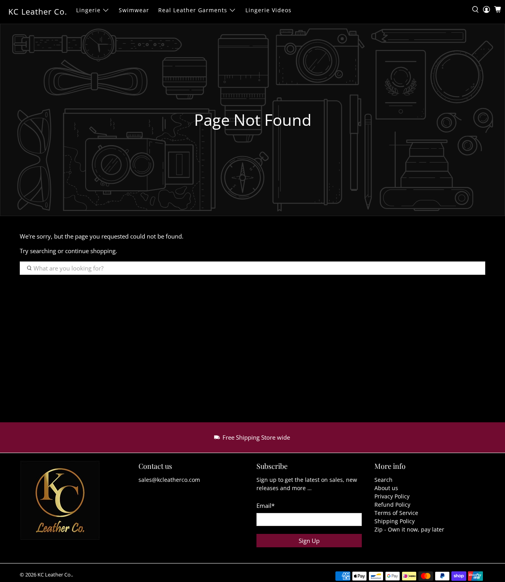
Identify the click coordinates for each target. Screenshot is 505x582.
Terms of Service (396, 513)
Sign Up (309, 541)
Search (383, 479)
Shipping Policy (394, 521)
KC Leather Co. (37, 11)
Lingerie (88, 10)
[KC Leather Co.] (64, 504)
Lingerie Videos (268, 10)
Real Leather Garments (192, 10)
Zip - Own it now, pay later (409, 529)
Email (265, 505)
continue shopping (90, 251)
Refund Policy (392, 504)
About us (386, 488)
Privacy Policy (392, 496)
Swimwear (134, 10)
